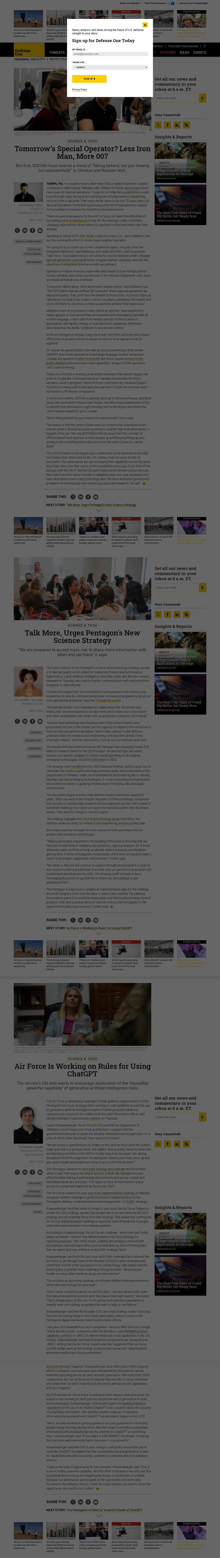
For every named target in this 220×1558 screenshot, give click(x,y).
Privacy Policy (79, 89)
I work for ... (79, 62)
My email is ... (80, 49)
